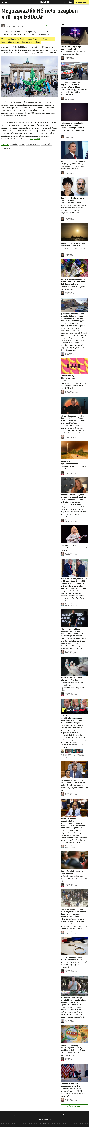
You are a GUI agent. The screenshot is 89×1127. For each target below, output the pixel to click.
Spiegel (37, 138)
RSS (69, 1115)
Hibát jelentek (15, 1115)
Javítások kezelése (37, 1115)
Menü (5, 2)
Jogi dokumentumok (50, 1115)
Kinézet (69, 2)
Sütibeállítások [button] (78, 1115)
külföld (8, 26)
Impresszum (25, 1115)
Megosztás (52, 25)
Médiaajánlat (62, 1115)
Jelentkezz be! (82, 2)
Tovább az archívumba (74, 1106)
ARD (31, 138)
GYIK (7, 1115)
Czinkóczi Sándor (10, 25)
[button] (5, 144)
